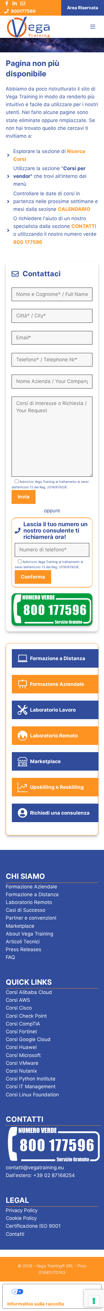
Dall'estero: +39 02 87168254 (40, 1175)
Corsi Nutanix (21, 1071)
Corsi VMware (22, 1063)
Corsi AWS (18, 1000)
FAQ (10, 957)
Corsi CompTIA (23, 1024)
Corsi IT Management (30, 1086)
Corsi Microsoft (23, 1055)
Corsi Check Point (26, 1016)
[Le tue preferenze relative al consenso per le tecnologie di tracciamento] (93, 1300)
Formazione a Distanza (32, 894)
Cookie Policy (21, 1218)
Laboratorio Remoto (29, 902)
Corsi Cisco (19, 1008)
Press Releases (23, 949)
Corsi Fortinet (21, 1031)
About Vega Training (29, 934)
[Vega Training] (28, 27)
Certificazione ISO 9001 (33, 1226)
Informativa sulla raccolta (35, 1304)
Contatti (15, 1234)
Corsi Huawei (21, 1047)
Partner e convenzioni (31, 918)
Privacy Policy (22, 1210)
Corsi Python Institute (30, 1079)
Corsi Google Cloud (28, 1039)
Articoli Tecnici (23, 941)
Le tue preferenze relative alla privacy (58, 1291)
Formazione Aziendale (31, 887)
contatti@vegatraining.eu (35, 1167)
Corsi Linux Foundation (32, 1095)
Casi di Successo (25, 910)
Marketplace (20, 926)
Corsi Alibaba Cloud (29, 992)
